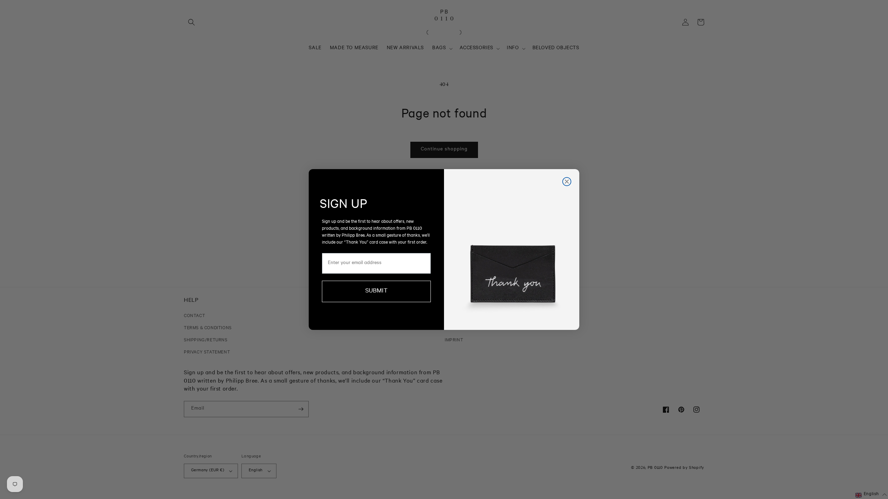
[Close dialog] (567, 181)
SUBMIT (376, 291)
